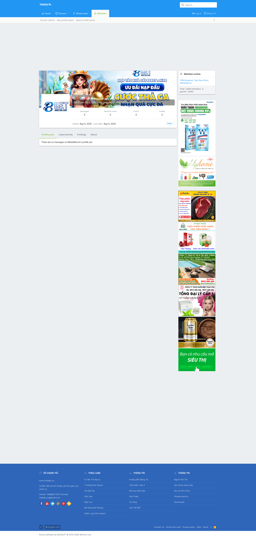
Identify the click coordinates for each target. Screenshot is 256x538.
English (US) (54, 527)
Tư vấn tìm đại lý (92, 479)
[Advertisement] (128, 45)
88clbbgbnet (186, 83)
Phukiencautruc (181, 496)
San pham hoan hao (183, 485)
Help (199, 527)
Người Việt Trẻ (180, 479)
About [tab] (94, 134)
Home (205, 527)
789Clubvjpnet (186, 80)
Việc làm (88, 496)
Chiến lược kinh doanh (95, 513)
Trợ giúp (133, 502)
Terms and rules (173, 527)
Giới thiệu (134, 496)
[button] (68, 13)
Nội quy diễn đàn (137, 491)
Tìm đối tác (89, 491)
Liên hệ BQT (135, 507)
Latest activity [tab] (66, 134)
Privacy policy (189, 527)
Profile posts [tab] (47, 134)
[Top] (211, 527)
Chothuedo (179, 502)
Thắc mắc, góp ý (137, 485)
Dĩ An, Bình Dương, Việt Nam (116, 102)
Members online (192, 74)
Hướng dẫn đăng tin (138, 479)
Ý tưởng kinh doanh (93, 485)
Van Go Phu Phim (182, 491)
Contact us (159, 527)
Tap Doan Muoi (201, 80)
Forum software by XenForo (65, 534)
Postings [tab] (81, 134)
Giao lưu (88, 502)
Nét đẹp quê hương (93, 507)
